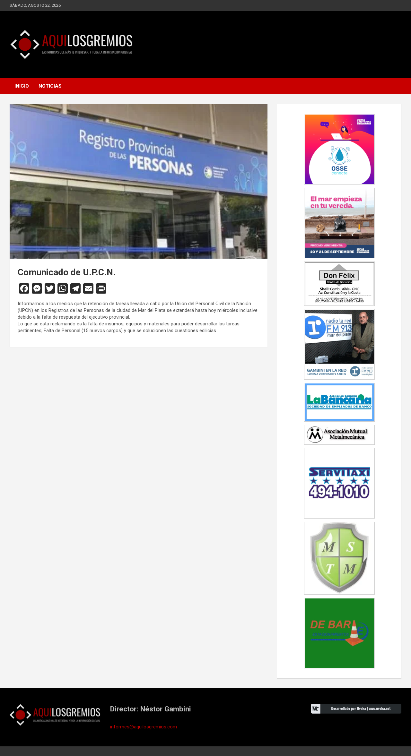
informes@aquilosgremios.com (143, 727)
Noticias (50, 86)
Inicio (21, 86)
